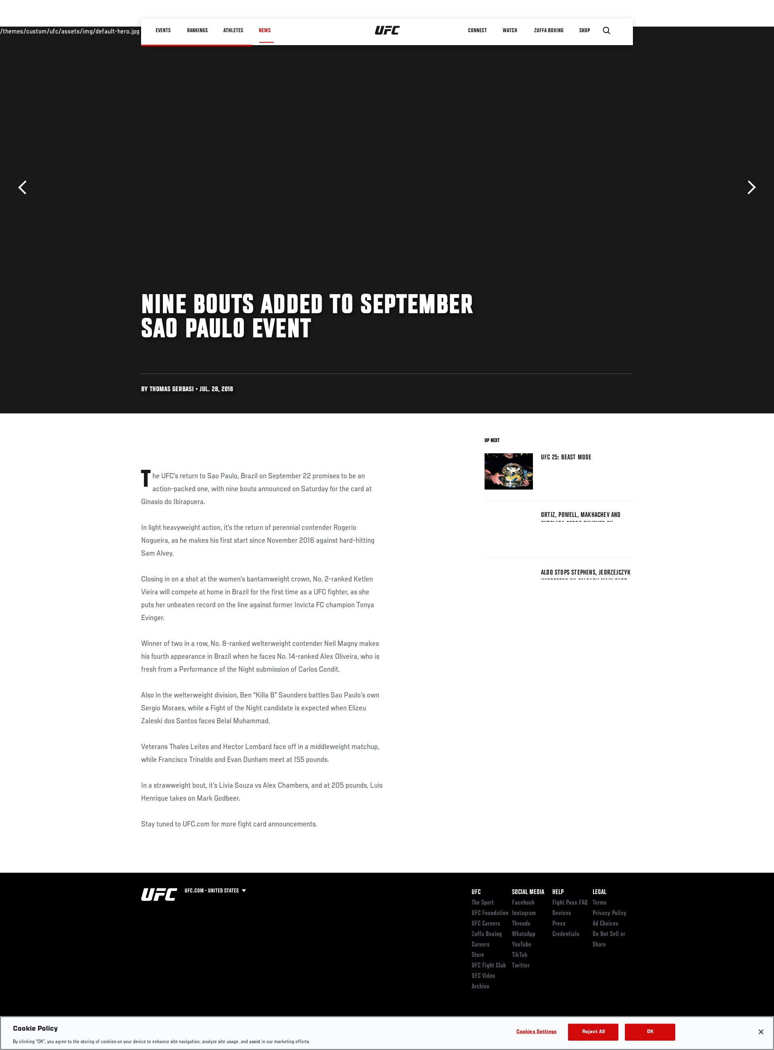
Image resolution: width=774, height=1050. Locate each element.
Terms (600, 903)
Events (163, 30)
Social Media (528, 892)
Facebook (523, 903)
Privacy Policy (609, 913)
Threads (521, 924)
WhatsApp (523, 934)
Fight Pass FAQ (570, 903)
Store (478, 955)
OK (650, 1031)
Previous (25, 188)
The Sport (483, 903)
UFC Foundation (490, 913)
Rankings (197, 30)
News (264, 30)
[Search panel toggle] (606, 30)
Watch (510, 30)
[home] (387, 31)
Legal (599, 892)
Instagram (524, 913)
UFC (476, 892)
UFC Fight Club (489, 965)
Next (749, 188)
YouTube (521, 944)
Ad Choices (605, 924)
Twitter (521, 965)
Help (558, 892)
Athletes (233, 30)
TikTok (520, 955)
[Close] (761, 1032)
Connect (477, 30)
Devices (561, 913)
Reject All (593, 1031)
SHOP (584, 30)
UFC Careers (486, 924)
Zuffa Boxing (549, 30)
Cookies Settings (536, 1031)
